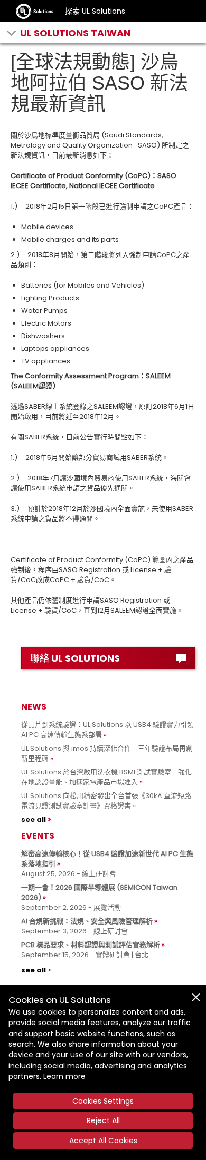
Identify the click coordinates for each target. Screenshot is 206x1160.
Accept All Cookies (103, 1140)
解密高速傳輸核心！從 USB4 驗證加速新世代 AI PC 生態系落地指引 (107, 859)
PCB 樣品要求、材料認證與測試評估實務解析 (90, 945)
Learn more (64, 1076)
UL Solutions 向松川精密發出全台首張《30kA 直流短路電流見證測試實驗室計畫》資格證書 (106, 801)
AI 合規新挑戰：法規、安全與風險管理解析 (87, 921)
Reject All (103, 1120)
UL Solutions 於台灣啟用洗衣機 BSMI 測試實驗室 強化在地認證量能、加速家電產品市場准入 (106, 777)
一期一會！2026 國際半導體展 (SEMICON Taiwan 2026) (99, 892)
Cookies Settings (103, 1101)
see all (33, 819)
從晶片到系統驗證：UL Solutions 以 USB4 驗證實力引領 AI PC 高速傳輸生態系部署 (107, 730)
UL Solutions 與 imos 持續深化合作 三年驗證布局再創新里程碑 (107, 753)
